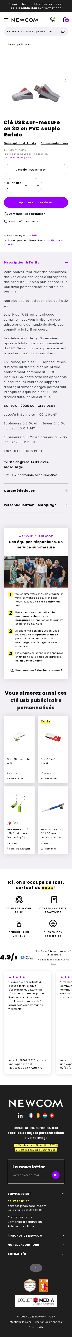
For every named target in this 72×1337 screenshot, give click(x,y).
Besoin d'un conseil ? (24, 221)
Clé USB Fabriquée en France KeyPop (18, 833)
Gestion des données (48, 1322)
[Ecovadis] (30, 1285)
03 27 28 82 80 (19, 1201)
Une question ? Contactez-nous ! (38, 670)
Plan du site (36, 1327)
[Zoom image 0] (36, 80)
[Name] (36, 1268)
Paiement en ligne (21, 1226)
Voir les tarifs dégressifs (18, 157)
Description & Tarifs (20, 143)
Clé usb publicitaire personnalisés (36, 704)
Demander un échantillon (27, 213)
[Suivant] (65, 80)
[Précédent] (6, 80)
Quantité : (14, 185)
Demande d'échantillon (25, 1222)
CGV (52, 1316)
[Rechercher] (62, 31)
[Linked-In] (20, 1115)
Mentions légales (21, 1322)
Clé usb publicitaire (19, 44)
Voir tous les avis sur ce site (53, 961)
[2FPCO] (43, 1285)
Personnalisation (54, 143)
